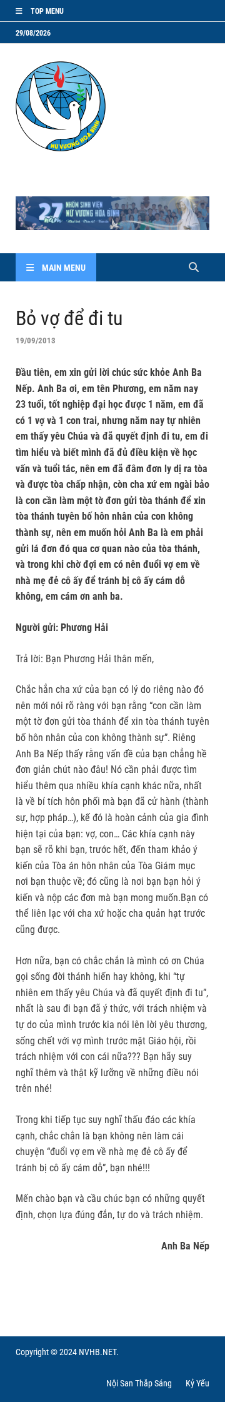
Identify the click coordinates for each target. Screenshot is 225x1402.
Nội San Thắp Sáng (139, 1383)
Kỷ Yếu (197, 1383)
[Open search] (193, 268)
